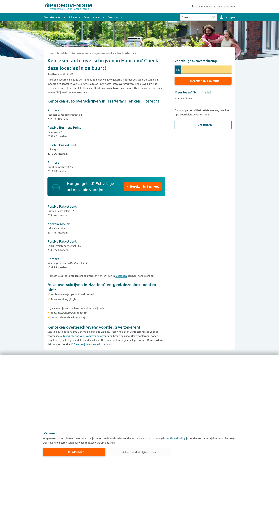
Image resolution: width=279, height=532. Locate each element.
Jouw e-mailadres (183, 98)
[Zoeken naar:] (195, 17)
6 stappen (121, 275)
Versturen (204, 125)
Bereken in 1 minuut (144, 186)
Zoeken (214, 17)
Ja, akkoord (75, 452)
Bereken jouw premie (86, 344)
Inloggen (230, 17)
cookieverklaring (175, 438)
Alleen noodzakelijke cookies (139, 452)
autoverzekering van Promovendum (81, 335)
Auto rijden (63, 53)
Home (50, 53)
